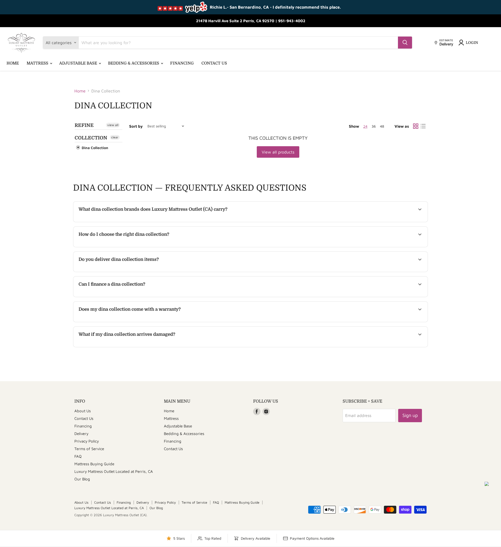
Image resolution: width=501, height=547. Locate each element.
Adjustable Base (78, 63)
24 (365, 126)
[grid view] (415, 126)
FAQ (78, 456)
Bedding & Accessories (134, 63)
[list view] (423, 126)
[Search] (405, 43)
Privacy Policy (86, 441)
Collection (91, 137)
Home (13, 63)
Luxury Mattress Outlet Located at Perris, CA (113, 471)
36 (374, 126)
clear (114, 137)
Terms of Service (89, 448)
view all (112, 125)
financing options (121, 296)
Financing (182, 63)
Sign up (410, 415)
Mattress (38, 63)
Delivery (81, 433)
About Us (82, 411)
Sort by (136, 126)
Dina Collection (94, 147)
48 (382, 126)
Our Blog (82, 479)
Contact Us (214, 63)
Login (472, 42)
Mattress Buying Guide (94, 464)
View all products (278, 152)
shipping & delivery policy (382, 271)
